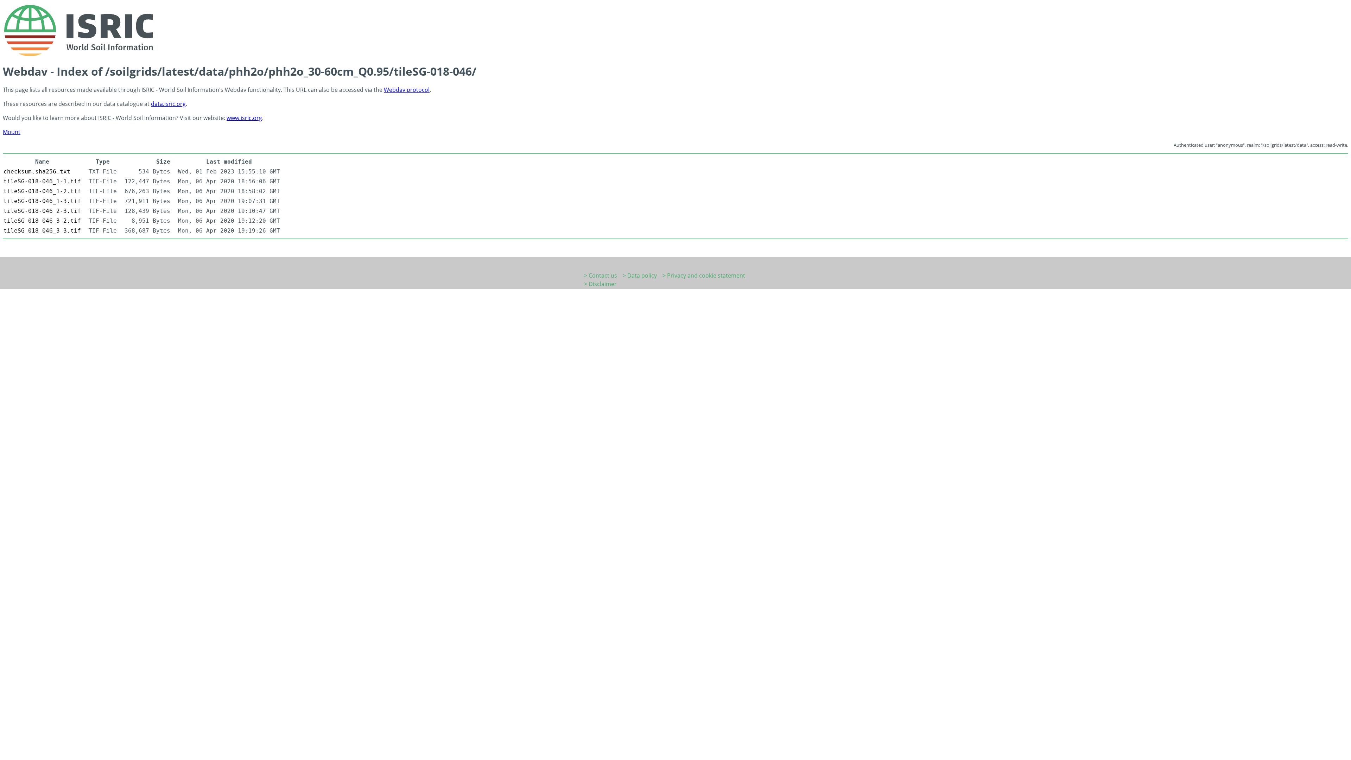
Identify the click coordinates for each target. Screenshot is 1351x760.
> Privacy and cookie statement (703, 275)
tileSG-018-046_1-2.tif (42, 191)
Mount (11, 132)
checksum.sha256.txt (37, 171)
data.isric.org (168, 104)
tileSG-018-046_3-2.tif (42, 220)
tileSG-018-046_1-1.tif (42, 181)
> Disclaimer (600, 284)
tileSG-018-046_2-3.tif (42, 211)
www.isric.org (244, 118)
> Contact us (600, 275)
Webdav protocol (407, 90)
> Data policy (640, 275)
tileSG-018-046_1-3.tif (42, 201)
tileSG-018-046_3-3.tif (42, 230)
